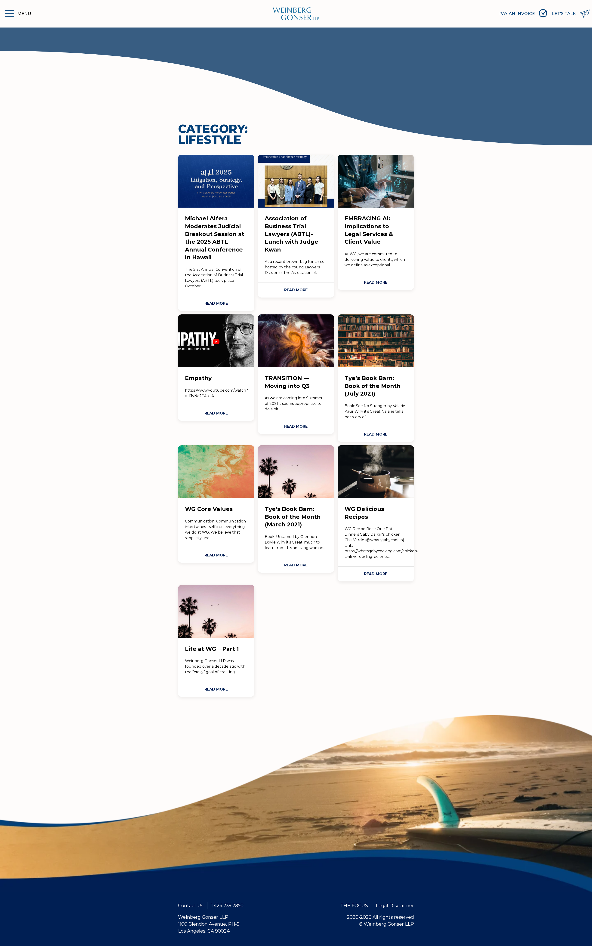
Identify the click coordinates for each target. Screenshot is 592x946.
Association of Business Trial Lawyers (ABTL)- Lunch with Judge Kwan (291, 234)
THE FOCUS (354, 905)
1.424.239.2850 (227, 905)
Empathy (198, 378)
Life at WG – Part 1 (212, 648)
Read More (216, 303)
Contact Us (190, 905)
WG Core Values (209, 509)
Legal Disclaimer (395, 905)
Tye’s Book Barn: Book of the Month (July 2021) (373, 386)
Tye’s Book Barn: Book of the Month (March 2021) (293, 517)
